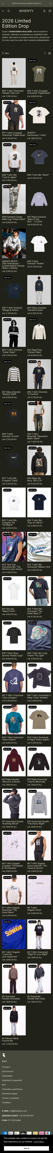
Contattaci (6, 1102)
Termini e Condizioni (10, 1098)
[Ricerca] (8, 11)
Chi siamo (6, 1067)
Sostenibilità (7, 1076)
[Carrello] (50, 11)
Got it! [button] (26, 1148)
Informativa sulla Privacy (12, 1089)
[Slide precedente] (3, 3)
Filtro (7, 53)
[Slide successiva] (50, 3)
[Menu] (3, 11)
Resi (4, 1085)
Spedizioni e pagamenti (12, 1080)
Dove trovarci (7, 1071)
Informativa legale (9, 1093)
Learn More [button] (39, 1142)
